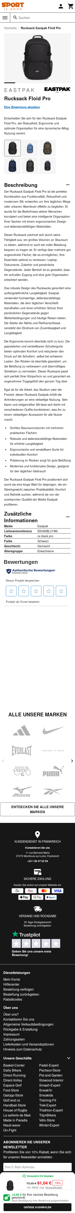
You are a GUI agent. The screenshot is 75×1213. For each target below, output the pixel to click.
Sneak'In (45, 1090)
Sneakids (46, 1095)
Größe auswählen (37, 1207)
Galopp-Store (13, 1095)
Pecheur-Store (49, 1070)
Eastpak (19, 90)
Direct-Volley (12, 1080)
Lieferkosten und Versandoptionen (28, 1044)
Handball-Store (14, 1105)
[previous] (3, 761)
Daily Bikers (12, 1070)
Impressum (11, 1034)
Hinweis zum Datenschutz (22, 1049)
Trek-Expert (47, 1105)
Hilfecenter (11, 984)
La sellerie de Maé (17, 1115)
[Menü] (5, 18)
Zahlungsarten (14, 1039)
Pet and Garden (50, 1075)
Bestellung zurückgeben (37, 925)
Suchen (24, 17)
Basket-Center (14, 1065)
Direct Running (14, 1075)
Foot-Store (11, 1090)
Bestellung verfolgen (18, 989)
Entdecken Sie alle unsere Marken (37, 809)
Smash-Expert (49, 1085)
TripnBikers (47, 1115)
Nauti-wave (11, 1125)
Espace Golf (12, 1085)
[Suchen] (15, 17)
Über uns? (11, 1014)
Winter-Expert (49, 1125)
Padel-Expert (49, 1065)
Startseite (10, 28)
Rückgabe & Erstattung (20, 1029)
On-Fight (9, 1130)
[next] (72, 761)
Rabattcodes (12, 999)
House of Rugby (15, 1110)
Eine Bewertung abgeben (22, 107)
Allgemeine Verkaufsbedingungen (28, 1024)
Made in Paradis (15, 1120)
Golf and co (11, 1100)
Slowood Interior (51, 1080)
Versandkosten (53, 1187)
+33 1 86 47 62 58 (37, 861)
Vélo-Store (47, 1120)
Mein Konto (11, 979)
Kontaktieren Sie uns (37, 847)
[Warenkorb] (71, 6)
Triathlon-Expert (51, 1110)
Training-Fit (47, 1100)
